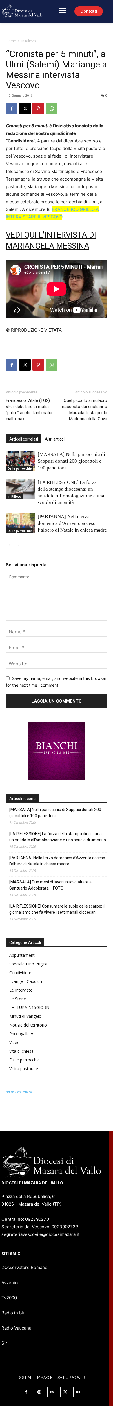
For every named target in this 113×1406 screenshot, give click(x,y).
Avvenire (10, 1282)
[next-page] (18, 544)
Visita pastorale (23, 1068)
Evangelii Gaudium (26, 981)
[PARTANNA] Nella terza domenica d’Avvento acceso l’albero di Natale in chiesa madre (72, 523)
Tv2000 (9, 1297)
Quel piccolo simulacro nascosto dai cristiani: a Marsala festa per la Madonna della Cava (84, 409)
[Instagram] (39, 1392)
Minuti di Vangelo (25, 1016)
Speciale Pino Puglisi (28, 964)
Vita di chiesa (21, 1051)
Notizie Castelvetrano (19, 1091)
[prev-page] (9, 544)
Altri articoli (55, 439)
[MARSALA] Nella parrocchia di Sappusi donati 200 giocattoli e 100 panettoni (71, 461)
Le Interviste (20, 990)
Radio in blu (13, 1313)
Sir (4, 1343)
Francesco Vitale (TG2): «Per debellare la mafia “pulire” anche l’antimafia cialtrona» (29, 409)
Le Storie (17, 999)
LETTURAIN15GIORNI (29, 1007)
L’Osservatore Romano (24, 1267)
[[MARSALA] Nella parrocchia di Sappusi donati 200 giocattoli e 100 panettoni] (20, 461)
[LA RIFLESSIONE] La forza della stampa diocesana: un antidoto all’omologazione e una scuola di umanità (57, 836)
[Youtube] (78, 1392)
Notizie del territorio (28, 1025)
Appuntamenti (22, 955)
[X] (25, 108)
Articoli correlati (23, 439)
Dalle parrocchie (20, 468)
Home (11, 40)
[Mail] (52, 1392)
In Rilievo (28, 40)
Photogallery (21, 1033)
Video (14, 1042)
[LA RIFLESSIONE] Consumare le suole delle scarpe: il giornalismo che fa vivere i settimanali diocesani (57, 909)
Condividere (20, 972)
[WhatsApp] (51, 108)
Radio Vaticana (16, 1328)
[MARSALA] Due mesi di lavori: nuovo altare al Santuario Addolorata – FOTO (50, 885)
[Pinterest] (38, 108)
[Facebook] (11, 108)
